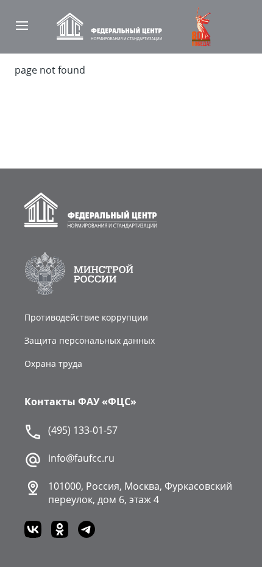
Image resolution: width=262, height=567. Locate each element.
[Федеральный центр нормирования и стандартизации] (110, 26)
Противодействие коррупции (86, 317)
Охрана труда (53, 363)
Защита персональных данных (89, 340)
